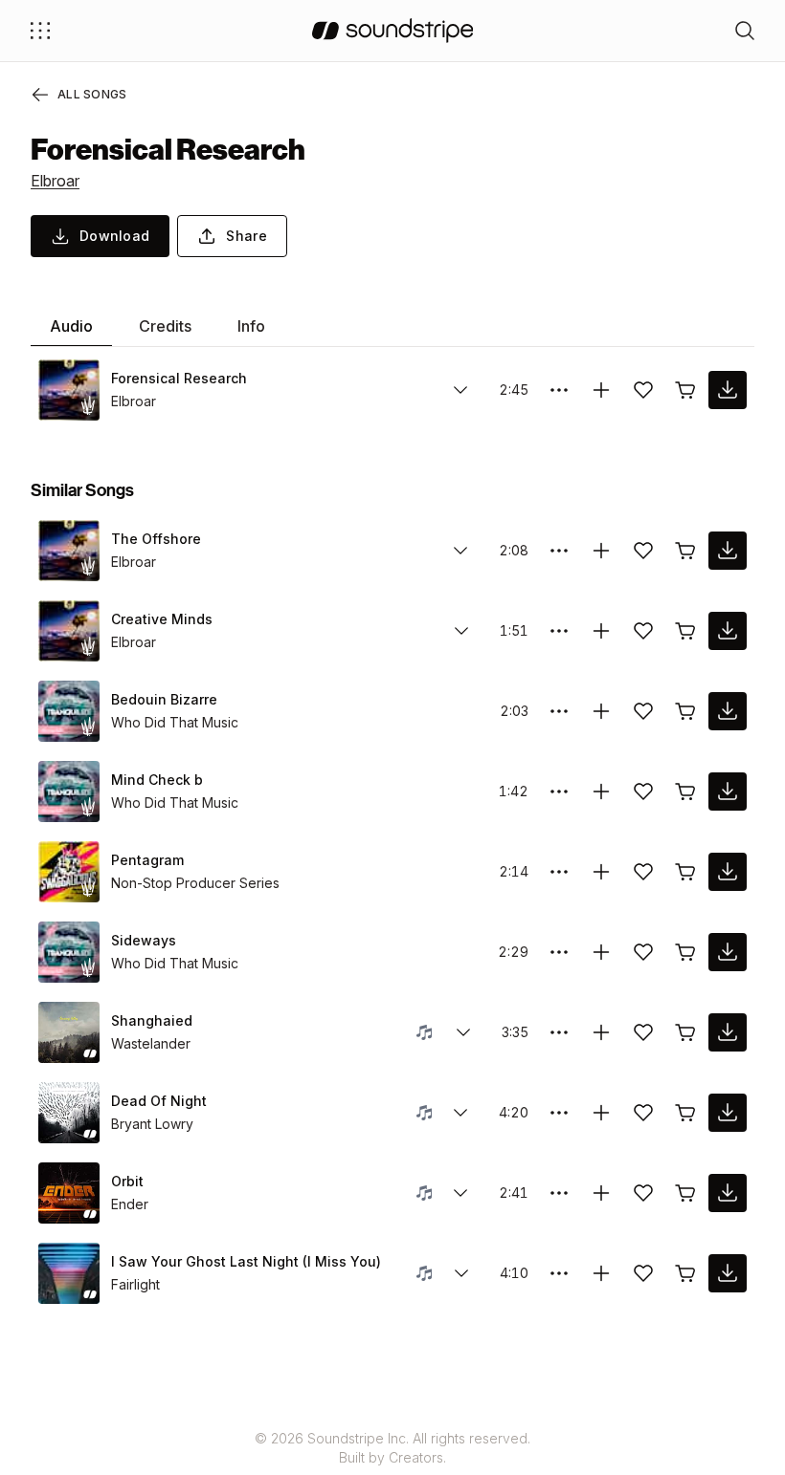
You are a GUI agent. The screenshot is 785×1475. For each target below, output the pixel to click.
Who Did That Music (174, 722)
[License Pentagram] (685, 872)
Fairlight (135, 1284)
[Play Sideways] (69, 952)
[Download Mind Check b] (727, 791)
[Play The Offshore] (69, 550)
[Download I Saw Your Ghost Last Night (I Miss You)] (727, 1273)
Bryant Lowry (152, 1124)
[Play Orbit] (69, 1193)
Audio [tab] (71, 326)
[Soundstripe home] (393, 30)
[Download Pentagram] (727, 872)
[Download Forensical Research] (727, 390)
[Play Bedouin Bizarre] (69, 711)
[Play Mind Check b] (69, 791)
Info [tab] (251, 326)
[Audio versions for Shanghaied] (463, 1032)
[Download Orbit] (727, 1193)
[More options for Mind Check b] (559, 791)
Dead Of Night (159, 1101)
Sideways (143, 940)
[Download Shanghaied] (727, 1032)
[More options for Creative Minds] (559, 631)
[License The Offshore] (685, 550)
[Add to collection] (601, 390)
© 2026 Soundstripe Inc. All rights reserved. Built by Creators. (392, 1447)
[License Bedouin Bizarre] (685, 711)
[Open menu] (40, 31)
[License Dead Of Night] (685, 1113)
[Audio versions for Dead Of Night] (460, 1112)
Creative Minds (162, 619)
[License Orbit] (685, 1193)
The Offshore (156, 539)
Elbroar (55, 180)
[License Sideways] (685, 952)
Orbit (127, 1181)
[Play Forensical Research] (69, 390)
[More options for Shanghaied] (559, 1032)
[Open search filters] (745, 31)
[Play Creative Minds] (69, 631)
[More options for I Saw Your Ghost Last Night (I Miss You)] (559, 1273)
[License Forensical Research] (685, 390)
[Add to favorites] (643, 390)
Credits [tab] (165, 326)
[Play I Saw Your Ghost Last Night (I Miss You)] (69, 1273)
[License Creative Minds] (685, 631)
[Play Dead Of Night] (69, 1112)
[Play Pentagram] (69, 871)
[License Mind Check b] (685, 791)
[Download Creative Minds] (727, 631)
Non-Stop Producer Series (195, 883)
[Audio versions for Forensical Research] (460, 390)
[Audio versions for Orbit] (460, 1193)
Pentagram (147, 860)
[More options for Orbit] (559, 1193)
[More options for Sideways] (559, 952)
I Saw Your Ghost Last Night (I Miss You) (246, 1261)
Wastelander (151, 1043)
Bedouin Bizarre (164, 699)
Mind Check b (157, 779)
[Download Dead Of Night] (727, 1113)
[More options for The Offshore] (559, 550)
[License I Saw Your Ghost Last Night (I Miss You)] (685, 1273)
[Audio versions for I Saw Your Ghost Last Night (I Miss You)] (461, 1273)
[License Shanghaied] (685, 1032)
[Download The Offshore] (727, 550)
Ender (129, 1204)
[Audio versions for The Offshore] (460, 550)
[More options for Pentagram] (559, 872)
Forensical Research (179, 378)
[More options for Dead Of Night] (559, 1113)
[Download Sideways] (727, 952)
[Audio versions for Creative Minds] (461, 631)
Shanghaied (151, 1020)
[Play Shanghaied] (69, 1032)
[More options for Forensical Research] (559, 390)
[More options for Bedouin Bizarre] (559, 711)
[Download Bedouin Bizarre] (727, 711)
